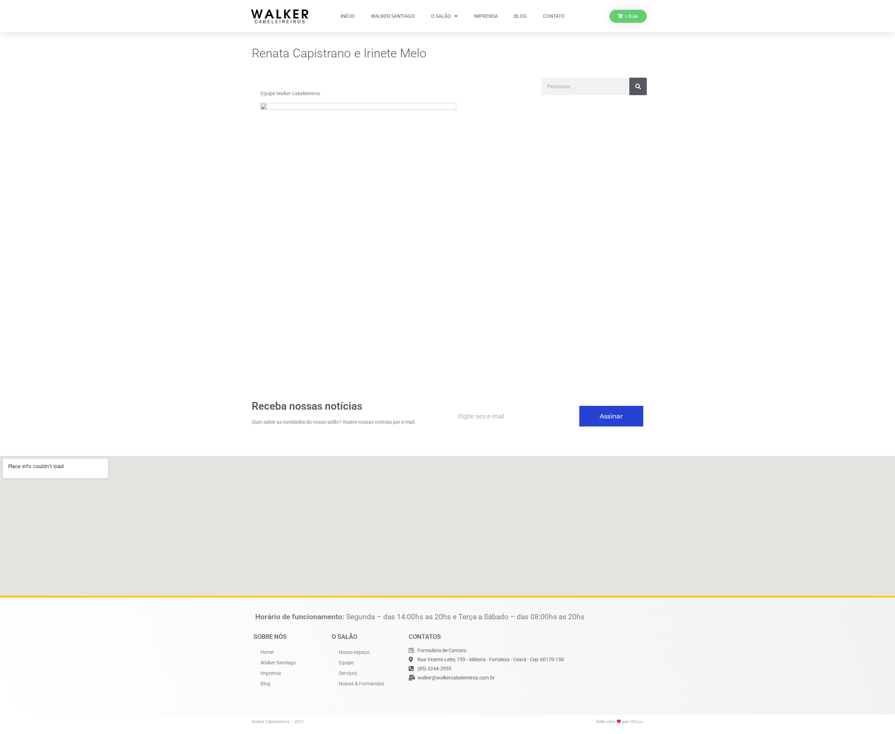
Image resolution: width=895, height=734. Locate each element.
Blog (520, 16)
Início (348, 16)
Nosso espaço (354, 652)
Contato (554, 16)
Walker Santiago (393, 16)
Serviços (348, 673)
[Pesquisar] (638, 86)
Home (266, 652)
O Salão (441, 16)
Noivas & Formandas (361, 683)
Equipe (346, 662)
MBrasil (636, 721)
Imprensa (486, 16)
